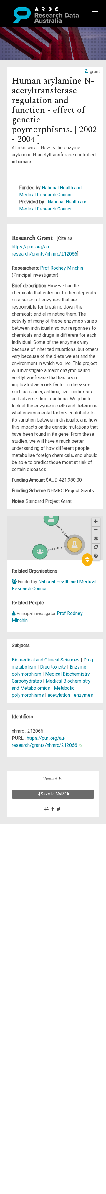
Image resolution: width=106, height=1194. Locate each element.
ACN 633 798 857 (18, 905)
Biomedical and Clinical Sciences (46, 660)
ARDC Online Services (41, 863)
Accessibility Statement (42, 895)
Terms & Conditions (38, 880)
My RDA (26, 835)
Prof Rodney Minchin (61, 268)
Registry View (32, 870)
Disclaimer (29, 849)
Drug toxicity (53, 667)
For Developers (34, 856)
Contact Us (29, 842)
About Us (27, 827)
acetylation (59, 695)
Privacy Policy (33, 887)
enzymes (83, 695)
